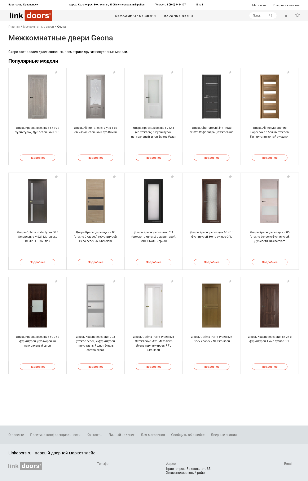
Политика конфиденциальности (55, 435)
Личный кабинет (122, 435)
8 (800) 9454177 (176, 4)
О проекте (16, 435)
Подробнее (37, 157)
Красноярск (30, 4)
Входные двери (178, 15)
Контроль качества (286, 5)
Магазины (259, 5)
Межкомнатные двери (135, 15)
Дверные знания (224, 435)
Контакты (94, 435)
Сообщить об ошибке (187, 435)
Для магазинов (153, 435)
